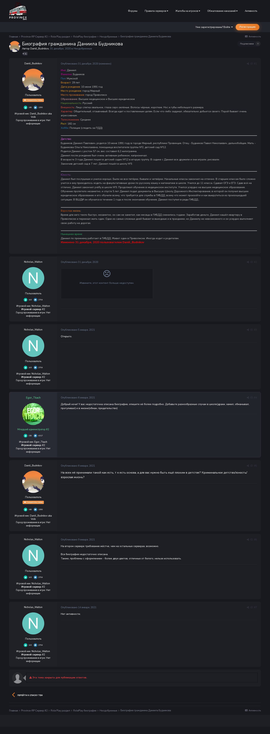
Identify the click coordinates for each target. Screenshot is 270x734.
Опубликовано (79, 63)
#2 (255, 262)
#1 (255, 63)
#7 (255, 607)
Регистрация (247, 27)
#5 (255, 465)
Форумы (132, 11)
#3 (255, 330)
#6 (255, 539)
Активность (251, 11)
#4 (255, 397)
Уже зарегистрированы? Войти (213, 27)
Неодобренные (83, 48)
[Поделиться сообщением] (248, 63)
